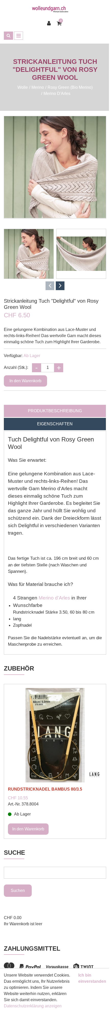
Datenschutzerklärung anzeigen (33, 1006)
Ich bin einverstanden (92, 978)
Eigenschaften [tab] (55, 424)
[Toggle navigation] (18, 36)
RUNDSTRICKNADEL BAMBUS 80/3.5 (45, 789)
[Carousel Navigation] (55, 285)
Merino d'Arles (54, 598)
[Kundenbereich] (50, 23)
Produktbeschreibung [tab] (55, 411)
